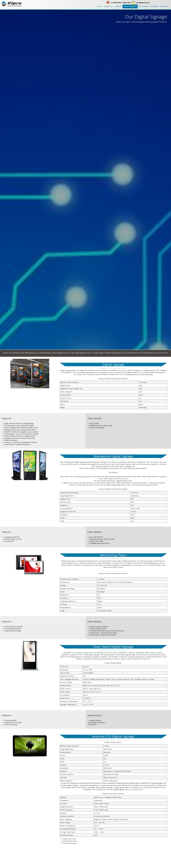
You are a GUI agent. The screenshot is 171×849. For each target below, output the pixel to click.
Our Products (131, 6)
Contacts (164, 6)
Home (99, 6)
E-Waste (118, 6)
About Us (109, 6)
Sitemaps (154, 6)
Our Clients (144, 6)
